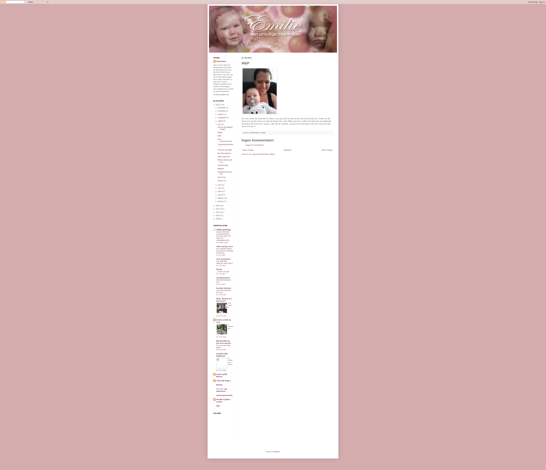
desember (222, 108)
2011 (218, 209)
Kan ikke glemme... (225, 153)
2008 (218, 219)
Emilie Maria (221, 61)
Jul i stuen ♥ (230, 305)
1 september (230, 326)
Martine (219, 385)
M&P (219, 136)
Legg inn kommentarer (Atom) (263, 154)
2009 (218, 216)
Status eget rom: (224, 157)
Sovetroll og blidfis (225, 150)
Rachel (219, 269)
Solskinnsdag (223, 165)
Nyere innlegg (247, 150)
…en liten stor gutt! (222, 271)
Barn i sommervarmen (225, 140)
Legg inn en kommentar (254, 145)
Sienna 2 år (222, 181)
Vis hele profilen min (221, 95)
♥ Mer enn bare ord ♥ (224, 247)
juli (219, 124)
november (222, 111)
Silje (218, 406)
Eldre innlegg (327, 150)
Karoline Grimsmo (223, 288)
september (222, 118)
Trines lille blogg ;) (223, 381)
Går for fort (222, 177)
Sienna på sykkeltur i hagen (225, 128)
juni (219, 185)
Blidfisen (221, 169)
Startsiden (287, 150)
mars (220, 195)
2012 (218, 206)
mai (219, 188)
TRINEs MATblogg (223, 230)
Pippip (220, 133)
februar (221, 198)
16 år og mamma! (223, 259)
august (221, 121)
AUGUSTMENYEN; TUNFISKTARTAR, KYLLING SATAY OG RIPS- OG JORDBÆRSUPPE (223, 236)
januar (220, 201)
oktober (221, 114)
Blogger (277, 452)
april (220, 191)
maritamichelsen (223, 278)
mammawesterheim (224, 395)
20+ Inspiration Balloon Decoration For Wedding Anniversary (224, 251)
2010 (218, 212)
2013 (218, 105)
